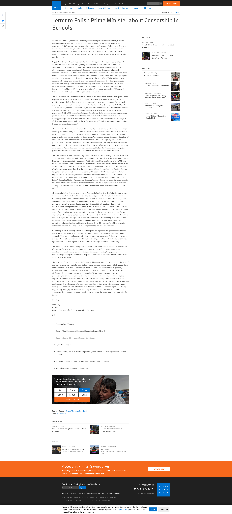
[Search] (161, 3)
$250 (84, 390)
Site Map (97, 493)
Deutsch (90, 4)
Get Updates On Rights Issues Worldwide (81, 484)
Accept (153, 509)
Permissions (90, 493)
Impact (116, 8)
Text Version (117, 493)
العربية (65, 4)
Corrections (73, 493)
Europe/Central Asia (73, 411)
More (121, 4)
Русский (109, 4)
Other (84, 394)
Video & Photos (104, 8)
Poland (84, 411)
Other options (164, 509)
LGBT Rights (61, 413)
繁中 (74, 4)
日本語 (96, 4)
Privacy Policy (81, 493)
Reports (91, 8)
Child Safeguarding (107, 493)
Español (115, 4)
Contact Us (65, 493)
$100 (72, 390)
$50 (60, 390)
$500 (60, 394)
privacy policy (124, 509)
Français (84, 4)
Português (102, 4)
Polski (177, 12)
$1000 (72, 394)
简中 (70, 4)
